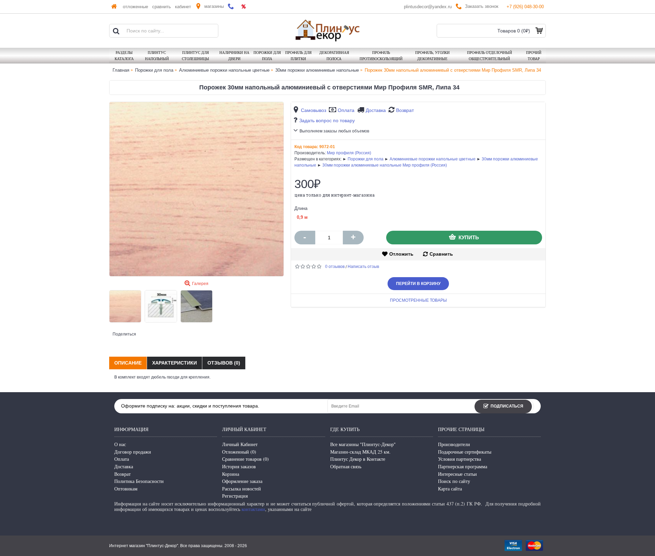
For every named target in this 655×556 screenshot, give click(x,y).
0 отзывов (335, 266)
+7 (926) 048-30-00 (525, 6)
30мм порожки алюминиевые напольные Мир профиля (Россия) (384, 165)
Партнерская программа (462, 466)
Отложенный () (239, 451)
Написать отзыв (363, 266)
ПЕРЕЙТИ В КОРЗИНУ (418, 283)
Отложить (401, 254)
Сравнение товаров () (245, 459)
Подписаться (507, 406)
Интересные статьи (457, 474)
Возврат (405, 110)
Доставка (376, 110)
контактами (253, 509)
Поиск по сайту (454, 481)
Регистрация (235, 496)
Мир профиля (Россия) (349, 153)
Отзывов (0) (223, 363)
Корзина (230, 474)
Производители (454, 444)
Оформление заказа (242, 481)
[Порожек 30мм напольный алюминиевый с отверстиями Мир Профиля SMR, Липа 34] (196, 189)
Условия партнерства (459, 459)
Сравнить (441, 254)
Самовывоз (313, 110)
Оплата (346, 110)
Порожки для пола (365, 159)
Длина (300, 208)
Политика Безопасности (139, 481)
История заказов (239, 466)
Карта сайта (450, 488)
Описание (128, 363)
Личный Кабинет (240, 444)
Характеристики (174, 363)
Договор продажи (132, 451)
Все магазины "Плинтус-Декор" (363, 444)
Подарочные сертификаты (464, 451)
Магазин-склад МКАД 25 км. (360, 451)
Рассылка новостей (241, 488)
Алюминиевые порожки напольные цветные (433, 159)
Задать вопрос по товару (327, 120)
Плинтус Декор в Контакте (357, 459)
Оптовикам (125, 488)
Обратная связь (345, 466)
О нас (120, 444)
